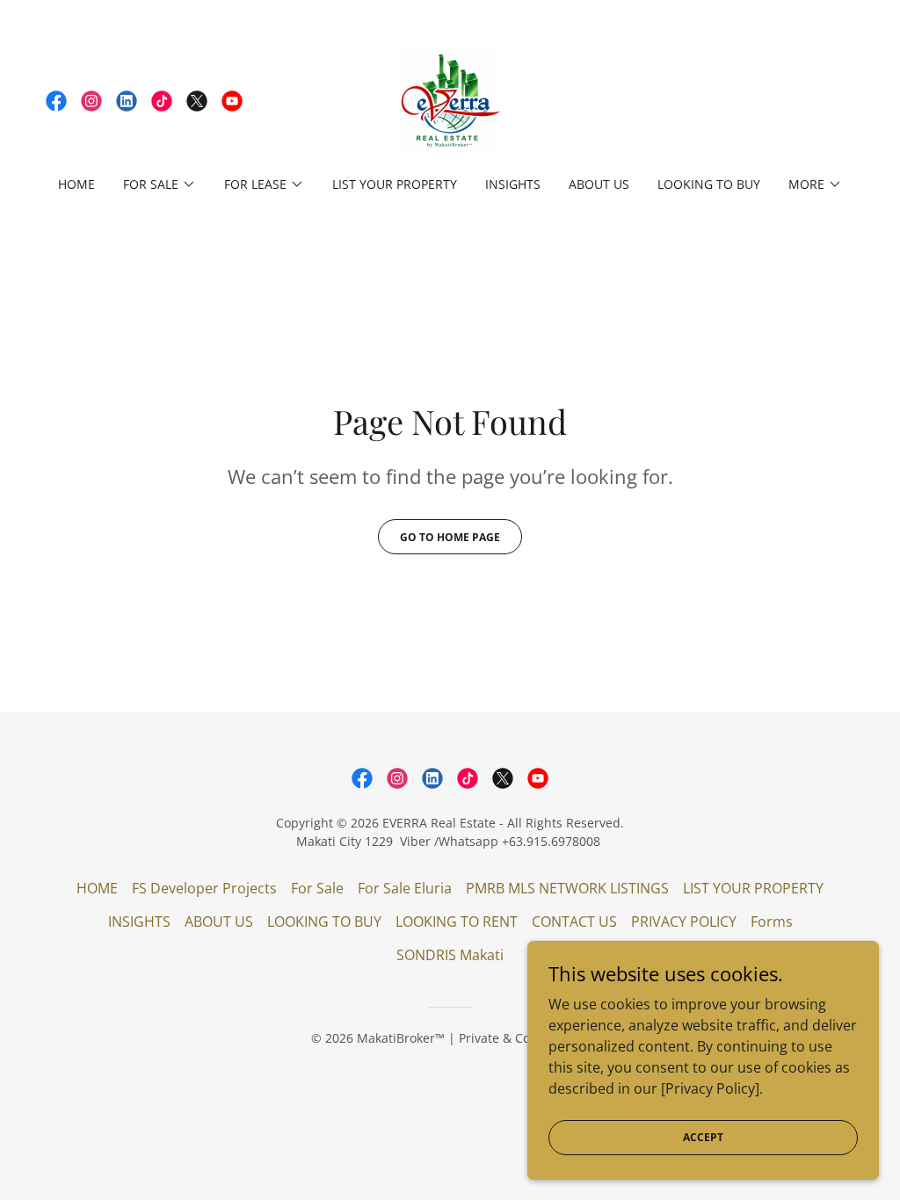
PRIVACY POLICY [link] (684, 921)
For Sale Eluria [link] (405, 888)
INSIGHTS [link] (513, 184)
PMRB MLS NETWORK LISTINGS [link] (567, 888)
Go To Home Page (450, 537)
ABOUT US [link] (599, 184)
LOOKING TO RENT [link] (457, 921)
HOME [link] (76, 184)
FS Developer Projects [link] (204, 888)
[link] (56, 101)
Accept (703, 1137)
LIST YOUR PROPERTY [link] (394, 184)
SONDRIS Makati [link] (450, 955)
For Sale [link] (317, 888)
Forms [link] (772, 921)
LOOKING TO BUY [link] (708, 184)
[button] (159, 184)
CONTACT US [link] (574, 921)
